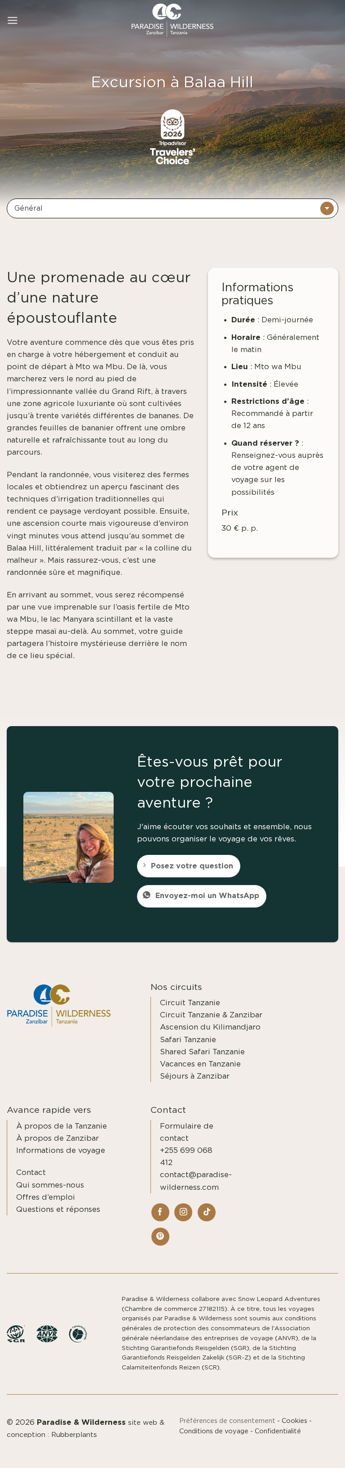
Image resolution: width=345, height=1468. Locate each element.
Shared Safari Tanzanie (202, 1052)
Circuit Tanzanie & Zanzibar (211, 1015)
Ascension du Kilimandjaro (210, 1027)
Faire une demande (294, 1450)
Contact (31, 1172)
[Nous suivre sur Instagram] (183, 1212)
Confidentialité (278, 1431)
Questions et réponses (58, 1209)
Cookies (294, 1421)
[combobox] (172, 208)
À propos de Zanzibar (57, 1138)
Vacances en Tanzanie (200, 1064)
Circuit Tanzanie (190, 1003)
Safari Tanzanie (188, 1039)
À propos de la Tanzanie (61, 1126)
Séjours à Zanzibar (195, 1076)
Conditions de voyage (213, 1431)
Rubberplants (74, 1435)
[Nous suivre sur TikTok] (207, 1212)
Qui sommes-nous (50, 1185)
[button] (12, 20)
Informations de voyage (60, 1150)
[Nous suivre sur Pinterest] (160, 1237)
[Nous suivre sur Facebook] (160, 1212)
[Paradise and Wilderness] (172, 20)
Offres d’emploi (45, 1197)
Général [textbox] (28, 208)
